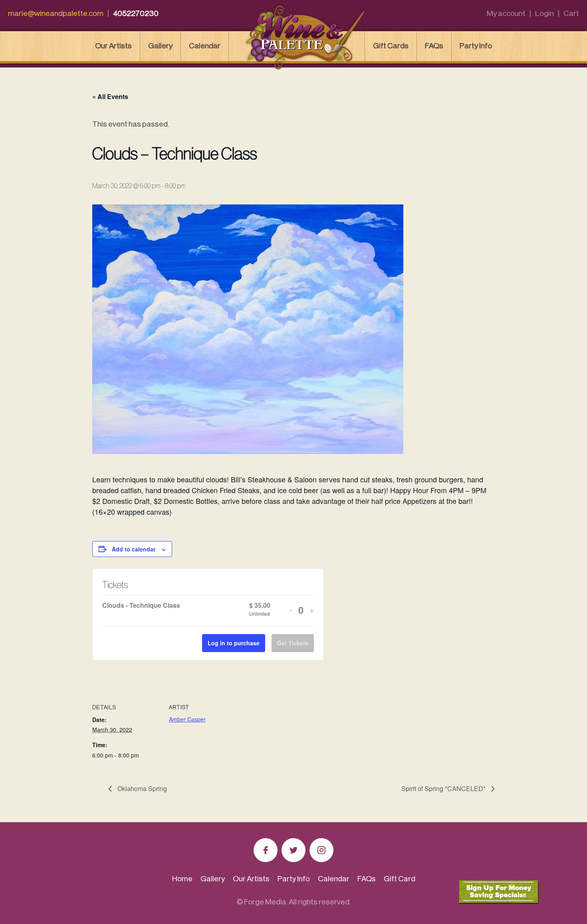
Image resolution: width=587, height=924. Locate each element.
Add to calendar (133, 549)
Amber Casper (187, 719)
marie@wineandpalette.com (55, 13)
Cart (571, 13)
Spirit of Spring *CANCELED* (444, 788)
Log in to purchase (234, 643)
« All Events (110, 96)
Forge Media (265, 902)
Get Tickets (292, 643)
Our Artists (113, 46)
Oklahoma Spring (141, 788)
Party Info (476, 46)
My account (506, 13)
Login (544, 13)
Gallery (160, 46)
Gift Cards (391, 46)
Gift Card (399, 878)
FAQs (434, 46)
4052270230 (136, 13)
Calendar (204, 46)
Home (182, 878)
